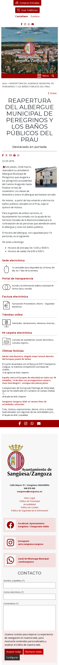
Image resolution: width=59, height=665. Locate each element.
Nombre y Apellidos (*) (14, 580)
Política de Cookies (30, 507)
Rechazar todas (33, 651)
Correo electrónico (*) (13, 592)
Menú (45, 75)
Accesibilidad (29, 504)
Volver (53, 93)
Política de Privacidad (29, 501)
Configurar (12, 657)
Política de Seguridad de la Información (29, 510)
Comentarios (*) (10, 603)
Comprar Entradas (29, 2)
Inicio (4, 83)
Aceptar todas (13, 651)
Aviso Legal (29, 498)
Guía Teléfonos (29, 10)
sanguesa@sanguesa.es (29, 491)
